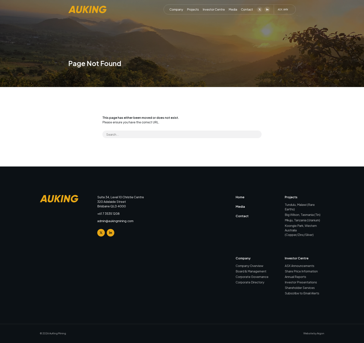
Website (308, 333)
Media (233, 9)
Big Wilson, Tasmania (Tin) (302, 215)
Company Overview (249, 266)
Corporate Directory (250, 282)
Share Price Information (301, 271)
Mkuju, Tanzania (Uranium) (302, 220)
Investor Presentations (301, 282)
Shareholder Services (300, 288)
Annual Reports (295, 277)
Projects (193, 9)
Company (176, 9)
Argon (320, 333)
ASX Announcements (299, 266)
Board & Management (251, 271)
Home (240, 197)
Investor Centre (214, 9)
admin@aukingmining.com (115, 221)
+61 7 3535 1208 (108, 213)
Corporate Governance (252, 277)
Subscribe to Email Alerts (302, 293)
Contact (247, 9)
